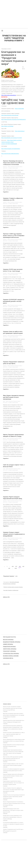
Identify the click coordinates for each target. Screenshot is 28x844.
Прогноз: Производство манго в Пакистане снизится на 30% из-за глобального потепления (13, 162)
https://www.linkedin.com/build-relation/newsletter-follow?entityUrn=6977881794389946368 (11, 142)
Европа (4, 438)
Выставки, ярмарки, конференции (11, 590)
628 (20, 566)
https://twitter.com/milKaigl (7, 126)
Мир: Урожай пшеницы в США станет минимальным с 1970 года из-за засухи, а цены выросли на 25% (13, 810)
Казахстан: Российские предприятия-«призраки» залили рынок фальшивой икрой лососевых (13, 769)
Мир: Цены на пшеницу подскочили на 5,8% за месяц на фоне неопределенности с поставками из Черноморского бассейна (13, 715)
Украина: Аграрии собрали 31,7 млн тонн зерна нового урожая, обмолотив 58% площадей (13, 764)
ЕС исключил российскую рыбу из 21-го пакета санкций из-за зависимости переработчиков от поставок (13, 824)
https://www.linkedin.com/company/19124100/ (11, 137)
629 (23, 566)
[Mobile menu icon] (2, 31)
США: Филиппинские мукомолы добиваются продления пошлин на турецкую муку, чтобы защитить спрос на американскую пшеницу (13, 727)
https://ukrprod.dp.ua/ (19, 131)
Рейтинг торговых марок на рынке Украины (13, 587)
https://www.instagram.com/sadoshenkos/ (10, 148)
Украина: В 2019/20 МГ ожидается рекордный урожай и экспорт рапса (13, 301)
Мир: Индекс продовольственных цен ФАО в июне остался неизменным (13, 397)
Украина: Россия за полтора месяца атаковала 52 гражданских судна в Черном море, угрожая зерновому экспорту (14, 796)
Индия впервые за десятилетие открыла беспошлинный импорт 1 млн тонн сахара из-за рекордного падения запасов (13, 782)
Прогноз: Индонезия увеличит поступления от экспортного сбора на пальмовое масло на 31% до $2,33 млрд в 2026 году (14, 803)
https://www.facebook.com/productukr (9, 115)
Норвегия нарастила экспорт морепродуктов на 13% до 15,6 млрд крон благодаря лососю (13, 721)
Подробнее (5, 191)
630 (9, 568)
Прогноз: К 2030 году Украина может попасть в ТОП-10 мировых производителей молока (13, 235)
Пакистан (5, 166)
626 (13, 566)
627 (16, 566)
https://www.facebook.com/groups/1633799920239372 (13, 119)
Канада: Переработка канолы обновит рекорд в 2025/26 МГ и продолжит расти (13, 745)
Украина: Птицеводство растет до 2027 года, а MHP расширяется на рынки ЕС (13, 830)
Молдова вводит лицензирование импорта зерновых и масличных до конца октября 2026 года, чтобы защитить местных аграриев (13, 751)
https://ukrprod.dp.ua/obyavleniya (8, 95)
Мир (4, 401)
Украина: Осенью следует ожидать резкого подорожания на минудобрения (14, 534)
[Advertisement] (14, 14)
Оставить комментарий (13, 168)
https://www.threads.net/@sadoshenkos (10, 153)
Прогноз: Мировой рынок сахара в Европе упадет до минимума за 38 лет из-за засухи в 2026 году (14, 740)
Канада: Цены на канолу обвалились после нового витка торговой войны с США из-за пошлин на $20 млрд (12, 817)
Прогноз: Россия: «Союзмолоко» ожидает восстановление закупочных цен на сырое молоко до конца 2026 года (12, 708)
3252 (16, 568)
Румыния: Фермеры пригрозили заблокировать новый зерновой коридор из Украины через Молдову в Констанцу (13, 776)
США (4, 468)
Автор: (15, 166)
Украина (5, 202)
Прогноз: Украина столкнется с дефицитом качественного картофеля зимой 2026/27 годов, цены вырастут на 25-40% (13, 789)
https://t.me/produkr (19, 108)
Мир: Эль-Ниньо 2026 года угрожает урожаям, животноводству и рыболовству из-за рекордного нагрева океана (13, 758)
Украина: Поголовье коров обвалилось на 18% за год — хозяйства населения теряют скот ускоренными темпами (14, 734)
